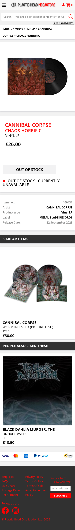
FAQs (5, 481)
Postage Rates (11, 490)
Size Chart (8, 486)
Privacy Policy (34, 477)
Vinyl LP (66, 212)
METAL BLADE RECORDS (56, 217)
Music (7, 29)
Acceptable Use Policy (35, 492)
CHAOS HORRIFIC (28, 36)
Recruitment (10, 495)
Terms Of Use (34, 481)
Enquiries (8, 477)
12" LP (30, 29)
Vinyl (19, 29)
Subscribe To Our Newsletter (60, 480)
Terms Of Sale (34, 486)
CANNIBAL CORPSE (59, 207)
